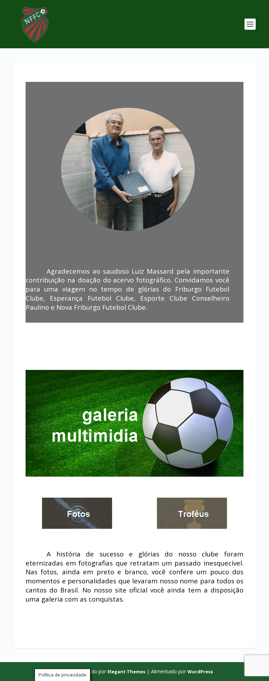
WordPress (200, 671)
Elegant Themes (126, 671)
